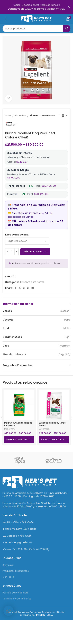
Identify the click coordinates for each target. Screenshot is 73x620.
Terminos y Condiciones (17, 598)
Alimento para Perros (42, 115)
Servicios (8, 565)
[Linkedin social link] (28, 288)
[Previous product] (59, 115)
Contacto (8, 577)
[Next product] (66, 115)
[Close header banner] (69, 7)
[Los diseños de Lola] (19, 460)
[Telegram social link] (32, 288)
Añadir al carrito (35, 251)
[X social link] (19, 288)
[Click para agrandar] (8, 98)
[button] (8, 611)
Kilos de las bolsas (16, 234)
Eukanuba (44, 428)
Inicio (8, 115)
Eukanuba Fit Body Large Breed (52, 424)
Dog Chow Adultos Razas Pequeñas (18, 424)
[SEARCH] (66, 28)
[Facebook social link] (15, 288)
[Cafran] (53, 460)
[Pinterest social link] (24, 288)
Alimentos (20, 115)
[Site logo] (36, 18)
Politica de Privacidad (15, 592)
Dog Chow (9, 428)
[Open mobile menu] (4, 18)
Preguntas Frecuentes (16, 571)
